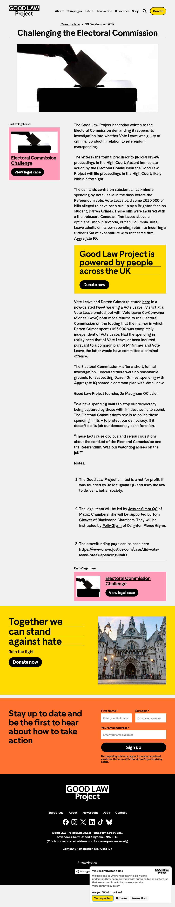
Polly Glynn (112, 525)
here (146, 302)
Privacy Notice (87, 862)
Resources (122, 11)
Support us (56, 812)
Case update (70, 24)
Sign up (133, 747)
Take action (104, 11)
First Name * (109, 711)
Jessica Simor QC (142, 509)
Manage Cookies (89, 871)
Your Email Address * (115, 727)
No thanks (121, 898)
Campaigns (74, 11)
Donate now (94, 284)
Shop (135, 11)
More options (139, 898)
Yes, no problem (102, 898)
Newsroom (90, 812)
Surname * (142, 711)
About (59, 11)
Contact (121, 812)
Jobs (106, 812)
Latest (89, 11)
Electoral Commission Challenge (34, 153)
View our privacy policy (106, 885)
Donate (158, 11)
